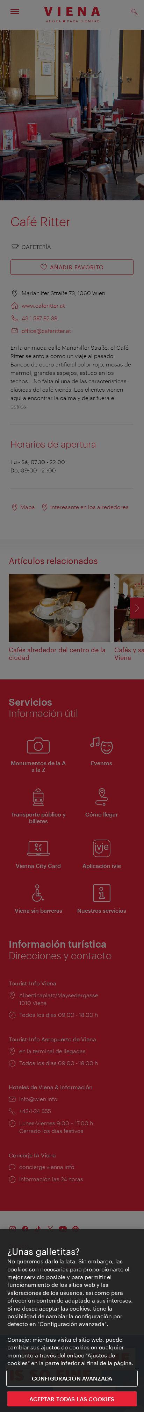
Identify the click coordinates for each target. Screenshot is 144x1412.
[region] (72, 1320)
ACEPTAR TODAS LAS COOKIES (71, 1399)
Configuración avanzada (72, 1378)
